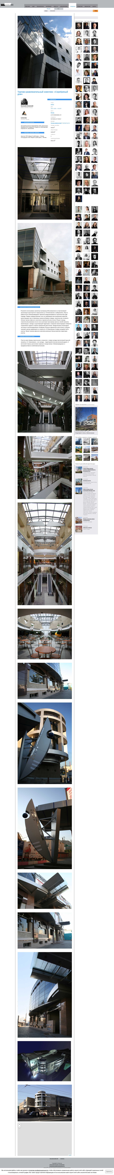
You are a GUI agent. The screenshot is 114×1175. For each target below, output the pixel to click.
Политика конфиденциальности (57, 1166)
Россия (48, 8)
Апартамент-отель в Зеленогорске (84, 433)
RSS (96, 10)
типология (52, 10)
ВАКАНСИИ (87, 6)
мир (58, 8)
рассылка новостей (54, 1158)
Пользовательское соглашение (57, 1164)
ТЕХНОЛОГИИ (40, 6)
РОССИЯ (27, 6)
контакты (62, 1158)
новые (46, 10)
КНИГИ (94, 6)
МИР (33, 6)
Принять (109, 1171)
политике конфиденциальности (38, 1170)
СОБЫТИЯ (79, 6)
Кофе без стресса (87, 527)
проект (52, 104)
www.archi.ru (7, 4)
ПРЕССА (56, 6)
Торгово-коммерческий (56, 123)
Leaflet (70, 1155)
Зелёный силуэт (87, 480)
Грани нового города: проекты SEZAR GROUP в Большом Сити (89, 470)
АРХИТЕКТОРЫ (64, 6)
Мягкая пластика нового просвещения (89, 519)
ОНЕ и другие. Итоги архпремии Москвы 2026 (89, 490)
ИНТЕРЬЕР (48, 6)
